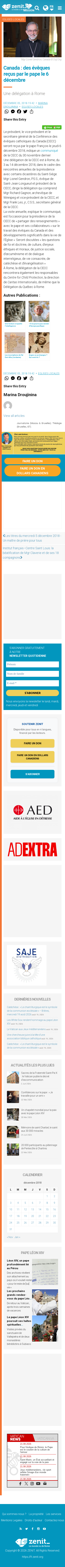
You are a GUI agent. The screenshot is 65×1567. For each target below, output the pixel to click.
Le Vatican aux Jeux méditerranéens (26, 1029)
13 (32, 1209)
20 (32, 1216)
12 (25, 1209)
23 (54, 1216)
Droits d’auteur (33, 1520)
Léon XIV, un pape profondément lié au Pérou (18, 1264)
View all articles (14, 416)
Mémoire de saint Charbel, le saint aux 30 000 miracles (39, 1129)
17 (10, 1216)
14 (39, 1209)
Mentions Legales (11, 1520)
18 (18, 1216)
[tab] (20, 1437)
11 (18, 1209)
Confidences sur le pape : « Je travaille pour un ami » (37, 1094)
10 (10, 1209)
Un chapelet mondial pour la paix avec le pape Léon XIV (39, 1112)
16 (54, 1209)
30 (54, 1222)
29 (47, 1222)
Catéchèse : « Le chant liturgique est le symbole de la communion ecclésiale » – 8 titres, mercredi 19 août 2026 (32, 1011)
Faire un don (33, 461)
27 (32, 1222)
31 (10, 1229)
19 (25, 1216)
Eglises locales (13, 19)
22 (47, 1216)
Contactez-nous (54, 1520)
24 (10, 1222)
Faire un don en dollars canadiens (32, 471)
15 (47, 1209)
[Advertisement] (32, 508)
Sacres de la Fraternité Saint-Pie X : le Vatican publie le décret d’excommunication (39, 1076)
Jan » (17, 1237)
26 (25, 1222)
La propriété (36, 1514)
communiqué (49, 150)
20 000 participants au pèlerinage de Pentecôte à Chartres (39, 1147)
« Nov (10, 1237)
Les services (53, 1514)
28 (39, 1222)
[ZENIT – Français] (18, 7)
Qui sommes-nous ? (14, 1514)
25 (18, 1222)
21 (39, 1216)
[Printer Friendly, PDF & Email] (52, 127)
